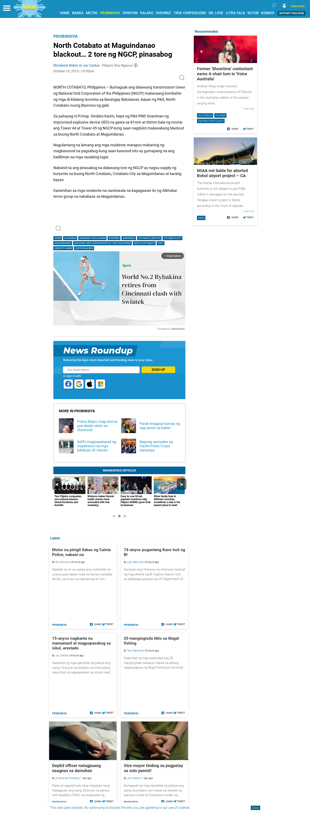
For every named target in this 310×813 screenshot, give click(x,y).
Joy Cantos (61, 655)
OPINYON (130, 13)
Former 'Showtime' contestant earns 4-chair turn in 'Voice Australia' (225, 73)
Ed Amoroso (62, 562)
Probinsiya (65, 36)
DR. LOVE (216, 13)
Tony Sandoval (135, 650)
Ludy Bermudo (135, 562)
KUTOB (253, 13)
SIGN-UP (158, 370)
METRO (92, 13)
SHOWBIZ (163, 13)
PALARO (146, 13)
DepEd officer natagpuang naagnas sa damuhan (76, 768)
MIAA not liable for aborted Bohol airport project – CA (222, 173)
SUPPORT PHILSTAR (291, 13)
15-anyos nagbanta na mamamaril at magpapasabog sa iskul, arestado (81, 643)
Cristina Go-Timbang (67, 778)
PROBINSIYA (110, 13)
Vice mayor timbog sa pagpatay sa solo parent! (153, 768)
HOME (65, 13)
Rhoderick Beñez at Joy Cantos (76, 65)
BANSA (78, 13)
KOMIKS (267, 13)
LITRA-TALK (235, 13)
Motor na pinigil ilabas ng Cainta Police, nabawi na (81, 552)
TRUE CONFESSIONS (190, 13)
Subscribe (298, 6)
